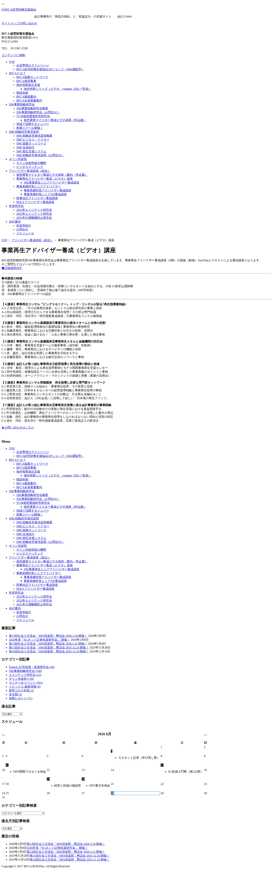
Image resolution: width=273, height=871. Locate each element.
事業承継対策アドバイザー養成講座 (47, 190)
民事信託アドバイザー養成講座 (37, 198)
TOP (12, 61)
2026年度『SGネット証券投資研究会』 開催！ (39, 639)
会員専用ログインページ (32, 65)
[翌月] (205, 735)
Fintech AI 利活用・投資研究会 (31, 667)
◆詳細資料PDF (11, 268)
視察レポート (20, 698)
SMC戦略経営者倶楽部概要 (34, 135)
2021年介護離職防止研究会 (34, 217)
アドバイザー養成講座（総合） (30, 170)
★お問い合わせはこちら (17, 427)
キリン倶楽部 (18, 159)
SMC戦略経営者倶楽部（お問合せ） (40, 155)
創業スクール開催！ (29, 127)
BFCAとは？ (17, 73)
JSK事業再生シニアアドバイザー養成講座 (51, 182)
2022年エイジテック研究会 (34, 213)
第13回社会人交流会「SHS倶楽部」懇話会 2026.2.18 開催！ (48, 635)
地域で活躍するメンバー (32, 124)
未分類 (15, 694)
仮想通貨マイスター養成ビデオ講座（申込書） (55, 120)
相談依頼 (22, 92)
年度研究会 (16, 206)
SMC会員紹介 (25, 147)
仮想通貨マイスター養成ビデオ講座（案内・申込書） (52, 174)
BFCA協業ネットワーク (32, 77)
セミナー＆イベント (26, 682)
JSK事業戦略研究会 (22, 104)
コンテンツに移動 (13, 55)
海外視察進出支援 (28, 84)
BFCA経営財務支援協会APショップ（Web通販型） (50, 69)
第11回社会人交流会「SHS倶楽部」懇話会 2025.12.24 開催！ (49, 647)
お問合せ (22, 229)
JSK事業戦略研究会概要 (32, 108)
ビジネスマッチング (29, 167)
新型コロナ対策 (21, 690)
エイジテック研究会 (25, 674)
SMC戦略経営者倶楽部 (24, 131)
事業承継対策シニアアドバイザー (38, 186)
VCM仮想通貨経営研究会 (33, 116)
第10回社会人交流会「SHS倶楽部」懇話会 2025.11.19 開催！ (49, 651)
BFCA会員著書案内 (29, 100)
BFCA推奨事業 (26, 81)
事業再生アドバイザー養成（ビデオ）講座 (44, 178)
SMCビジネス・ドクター (32, 139)
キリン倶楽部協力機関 (31, 163)
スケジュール (25, 233)
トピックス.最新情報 (24, 686)
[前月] (3, 735)
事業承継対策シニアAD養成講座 (45, 194)
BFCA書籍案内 (26, 96)
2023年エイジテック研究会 (34, 209)
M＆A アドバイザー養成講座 (35, 202)
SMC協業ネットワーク (31, 143)
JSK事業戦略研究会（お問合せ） (38, 112)
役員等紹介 (23, 225)
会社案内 (15, 221)
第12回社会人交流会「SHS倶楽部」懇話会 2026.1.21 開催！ (48, 643)
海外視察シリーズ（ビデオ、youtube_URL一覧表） (57, 88)
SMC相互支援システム (31, 151)
